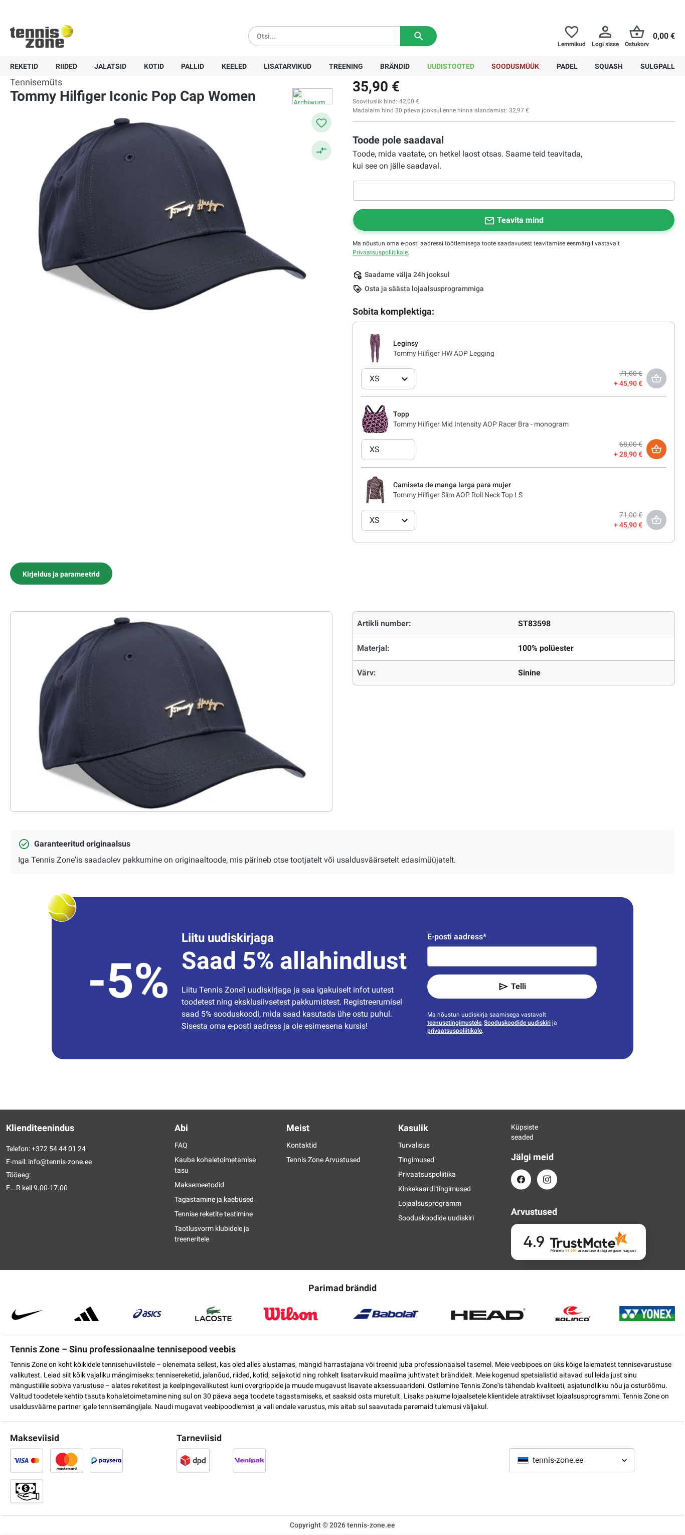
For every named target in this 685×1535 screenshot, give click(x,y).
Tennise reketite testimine (214, 1214)
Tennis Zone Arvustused (323, 1160)
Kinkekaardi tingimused (434, 1189)
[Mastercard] (66, 1460)
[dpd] (193, 1460)
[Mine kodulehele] (41, 36)
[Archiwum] (312, 96)
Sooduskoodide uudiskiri (517, 1022)
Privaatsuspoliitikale (380, 252)
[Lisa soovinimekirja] (321, 122)
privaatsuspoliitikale (454, 1030)
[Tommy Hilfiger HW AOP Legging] (375, 348)
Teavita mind (520, 220)
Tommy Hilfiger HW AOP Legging (443, 353)
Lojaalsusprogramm (429, 1203)
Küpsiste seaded (521, 1132)
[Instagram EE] (547, 1179)
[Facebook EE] (521, 1179)
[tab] (61, 574)
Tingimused (416, 1160)
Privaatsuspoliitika (427, 1174)
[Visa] (26, 1460)
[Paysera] (106, 1460)
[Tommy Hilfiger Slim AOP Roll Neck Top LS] (375, 489)
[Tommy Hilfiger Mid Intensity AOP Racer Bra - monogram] (375, 418)
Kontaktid (301, 1145)
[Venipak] (249, 1460)
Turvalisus (414, 1145)
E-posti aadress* (456, 936)
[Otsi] (418, 36)
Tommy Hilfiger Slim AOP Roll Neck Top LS (458, 495)
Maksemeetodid (199, 1185)
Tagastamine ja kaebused (214, 1199)
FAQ (181, 1145)
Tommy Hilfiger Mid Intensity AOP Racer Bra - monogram (481, 424)
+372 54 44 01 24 (70, 8)
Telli (518, 986)
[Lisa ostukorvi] (656, 449)
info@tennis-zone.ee (60, 1162)
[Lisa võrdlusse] (321, 151)
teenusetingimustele (454, 1022)
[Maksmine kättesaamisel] (26, 1491)
